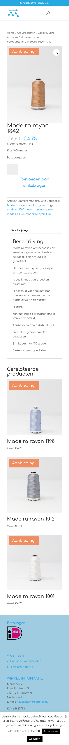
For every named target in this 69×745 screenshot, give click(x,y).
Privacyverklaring (21, 666)
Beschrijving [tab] (19, 230)
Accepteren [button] (51, 731)
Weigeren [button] (34, 739)
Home (10, 33)
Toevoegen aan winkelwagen (34, 182)
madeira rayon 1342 (38, 214)
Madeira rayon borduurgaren (27, 205)
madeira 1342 (15, 214)
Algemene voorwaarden (25, 661)
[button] (56, 52)
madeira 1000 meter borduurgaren (30, 209)
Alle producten (26, 33)
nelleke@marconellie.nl (32, 701)
